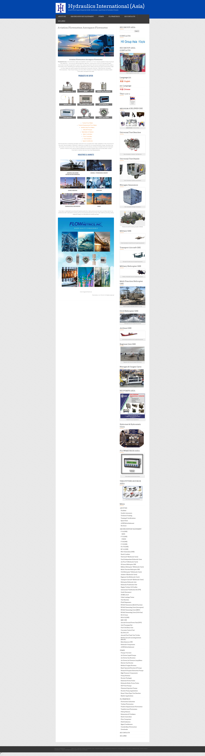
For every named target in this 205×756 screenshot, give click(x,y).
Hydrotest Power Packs (128, 680)
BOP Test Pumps (126, 685)
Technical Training (126, 515)
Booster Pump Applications (129, 691)
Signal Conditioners (88, 141)
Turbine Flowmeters (127, 704)
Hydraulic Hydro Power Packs (130, 683)
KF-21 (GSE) (124, 549)
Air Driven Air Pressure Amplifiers (131, 660)
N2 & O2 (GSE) (125, 617)
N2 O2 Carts (124, 615)
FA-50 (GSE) (124, 546)
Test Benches (125, 600)
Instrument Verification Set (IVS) (131, 589)
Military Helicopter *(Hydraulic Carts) (132, 567)
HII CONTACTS (129, 16)
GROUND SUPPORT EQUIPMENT (82, 16)
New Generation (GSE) (127, 551)
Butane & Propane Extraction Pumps (132, 670)
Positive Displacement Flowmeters (131, 706)
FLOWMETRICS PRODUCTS (111, 748)
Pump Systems (125, 675)
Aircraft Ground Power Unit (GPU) (131, 622)
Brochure (124, 525)
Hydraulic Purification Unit (129, 584)
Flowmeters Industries (128, 701)
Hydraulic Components (128, 644)
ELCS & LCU (125, 632)
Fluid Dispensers (126, 602)
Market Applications (127, 696)
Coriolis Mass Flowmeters (129, 727)
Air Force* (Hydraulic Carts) (129, 562)
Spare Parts (124, 520)
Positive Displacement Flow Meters (88, 125)
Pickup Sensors (125, 711)
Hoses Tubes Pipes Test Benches (131, 693)
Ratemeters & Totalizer (88, 132)
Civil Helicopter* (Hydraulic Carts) (131, 572)
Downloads (124, 729)
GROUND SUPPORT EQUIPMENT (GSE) (85, 748)
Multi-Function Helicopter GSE (130, 569)
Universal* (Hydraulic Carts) (129, 557)
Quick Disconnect (126, 592)
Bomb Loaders (125, 554)
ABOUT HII (62, 16)
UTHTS (124, 539)
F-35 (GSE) (124, 544)
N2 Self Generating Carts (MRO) (130, 610)
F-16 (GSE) (124, 531)
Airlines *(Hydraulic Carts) (129, 574)
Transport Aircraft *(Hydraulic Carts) (132, 579)
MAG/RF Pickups (87, 129)
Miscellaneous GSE (127, 642)
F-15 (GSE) (124, 536)
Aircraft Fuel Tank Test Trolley (130, 635)
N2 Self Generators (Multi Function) (131, 605)
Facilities (123, 510)
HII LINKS (61, 21)
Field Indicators (88, 138)
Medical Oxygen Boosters (128, 665)
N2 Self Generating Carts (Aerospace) (132, 607)
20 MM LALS (125, 595)
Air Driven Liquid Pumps (128, 655)
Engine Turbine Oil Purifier (129, 587)
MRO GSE (124, 620)
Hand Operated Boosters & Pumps (131, 668)
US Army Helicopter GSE (128, 564)
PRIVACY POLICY (144, 748)
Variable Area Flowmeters (129, 709)
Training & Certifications (128, 518)
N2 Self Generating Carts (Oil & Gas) (132, 612)
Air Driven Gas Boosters (128, 658)
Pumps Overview (126, 653)
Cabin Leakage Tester (127, 597)
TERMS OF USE (135, 748)
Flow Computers (87, 136)
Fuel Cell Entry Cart (127, 627)
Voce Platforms (83, 749)
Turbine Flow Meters (87, 123)
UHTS (123, 534)
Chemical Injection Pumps (129, 688)
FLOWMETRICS (114, 16)
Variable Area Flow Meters (87, 127)
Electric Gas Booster (127, 663)
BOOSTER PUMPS (99, 748)
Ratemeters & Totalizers (128, 714)
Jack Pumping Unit (126, 625)
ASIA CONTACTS (121, 748)
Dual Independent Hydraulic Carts (131, 559)
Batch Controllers (87, 134)
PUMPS (101, 16)
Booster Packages (126, 678)
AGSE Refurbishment (127, 523)
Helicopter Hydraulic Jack (128, 582)
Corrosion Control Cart (128, 630)
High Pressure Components (129, 673)
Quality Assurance (126, 513)
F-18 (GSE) (124, 541)
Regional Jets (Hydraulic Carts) (130, 577)
